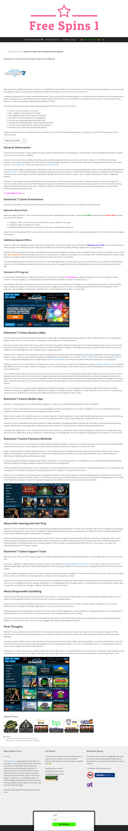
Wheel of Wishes (81, 357)
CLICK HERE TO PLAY (14, 193)
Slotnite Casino (53, 165)
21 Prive (12, 165)
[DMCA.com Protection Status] (22, 820)
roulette (105, 364)
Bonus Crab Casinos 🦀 (52, 40)
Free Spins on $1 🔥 (69, 40)
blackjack (98, 364)
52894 (57, 172)
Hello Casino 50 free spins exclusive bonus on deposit (23, 741)
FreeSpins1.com (9, 761)
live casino (22, 340)
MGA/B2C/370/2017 (11, 172)
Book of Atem (93, 357)
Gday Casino (20, 165)
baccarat (112, 364)
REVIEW (8, 736)
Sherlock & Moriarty (57, 359)
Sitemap (7, 756)
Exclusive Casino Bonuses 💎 (33, 40)
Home (20, 52)
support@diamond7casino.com (78, 564)
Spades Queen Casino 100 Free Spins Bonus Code (21, 739)
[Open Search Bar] (103, 39)
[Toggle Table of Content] (23, 140)
